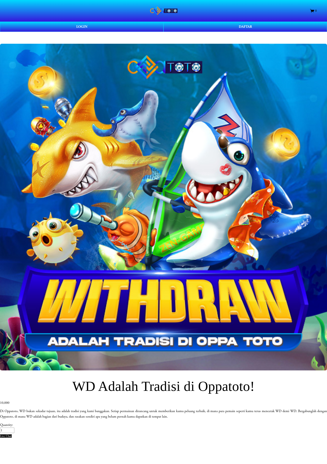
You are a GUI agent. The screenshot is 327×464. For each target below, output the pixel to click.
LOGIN (81, 27)
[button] (6, 436)
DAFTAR (245, 27)
